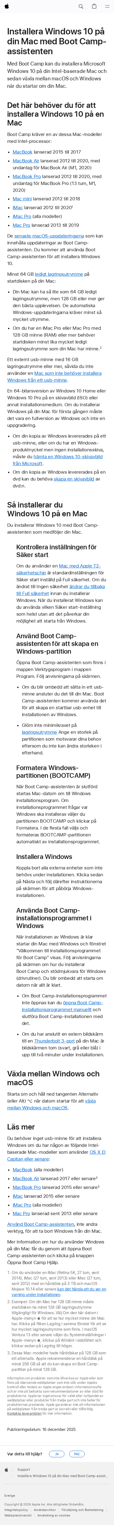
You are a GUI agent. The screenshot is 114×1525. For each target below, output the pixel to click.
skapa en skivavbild (74, 479)
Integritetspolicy (16, 1510)
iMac (18, 207)
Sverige (9, 1495)
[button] (80, 6)
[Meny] (107, 6)
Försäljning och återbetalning (82, 1510)
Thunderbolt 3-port (54, 1041)
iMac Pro (22, 216)
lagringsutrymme (39, 732)
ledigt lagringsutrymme (59, 274)
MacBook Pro (27, 176)
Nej (76, 1454)
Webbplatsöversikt (18, 1515)
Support (23, 1470)
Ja (57, 1454)
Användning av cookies (53, 1515)
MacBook (22, 152)
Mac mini (22, 198)
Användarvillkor (45, 1510)
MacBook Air (26, 160)
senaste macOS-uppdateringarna (49, 236)
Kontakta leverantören (24, 1413)
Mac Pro (21, 225)
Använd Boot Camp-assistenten (40, 1224)
